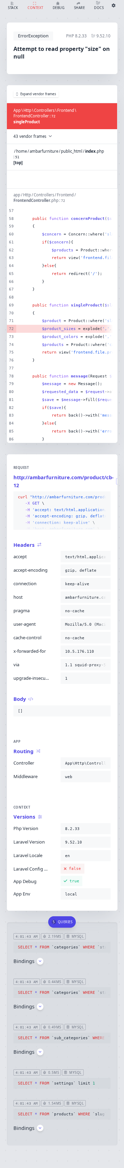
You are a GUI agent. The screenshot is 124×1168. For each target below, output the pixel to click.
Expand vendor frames (38, 94)
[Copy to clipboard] (104, 497)
